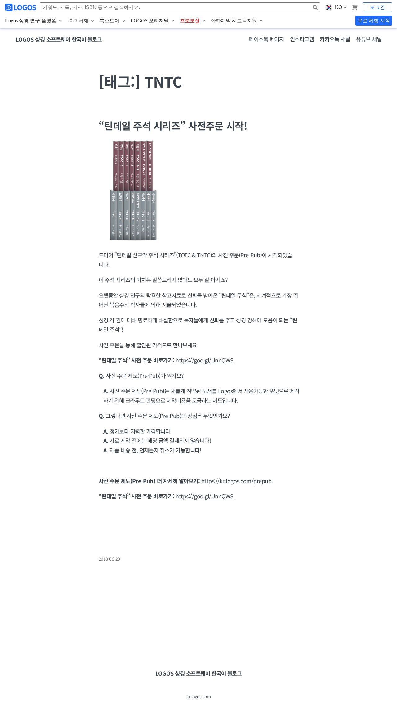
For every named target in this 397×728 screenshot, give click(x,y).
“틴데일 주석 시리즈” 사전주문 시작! (173, 125)
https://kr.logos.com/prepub (236, 481)
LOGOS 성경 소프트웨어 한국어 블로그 (59, 39)
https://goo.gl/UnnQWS (205, 360)
